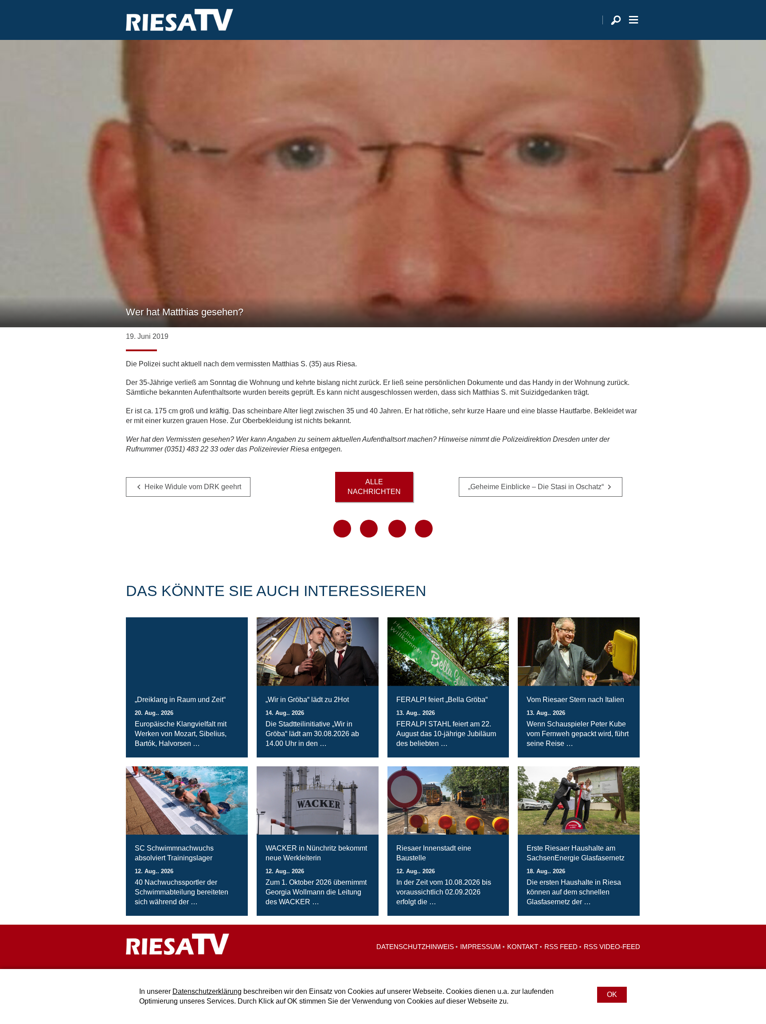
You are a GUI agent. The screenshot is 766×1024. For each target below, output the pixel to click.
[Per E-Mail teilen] (424, 529)
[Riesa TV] (179, 20)
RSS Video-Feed (612, 946)
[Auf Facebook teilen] (342, 529)
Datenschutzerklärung (207, 991)
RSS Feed (561, 946)
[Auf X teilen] (369, 529)
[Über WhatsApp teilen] (397, 529)
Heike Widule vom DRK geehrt (193, 486)
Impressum (480, 946)
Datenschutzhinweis (415, 946)
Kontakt (522, 946)
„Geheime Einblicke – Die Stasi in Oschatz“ (536, 486)
